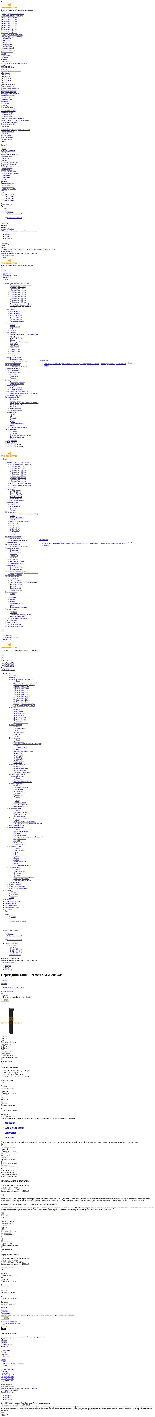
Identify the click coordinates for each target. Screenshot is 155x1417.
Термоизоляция (19, 871)
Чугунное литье (19, 850)
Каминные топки (19, 728)
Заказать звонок (15, 955)
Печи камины (18, 711)
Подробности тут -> (50, 1204)
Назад (13, 675)
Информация (5, 1356)
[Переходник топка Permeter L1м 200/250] (11, 1034)
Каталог (12, 677)
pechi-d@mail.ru (8, 229)
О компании (13, 894)
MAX (7, 236)
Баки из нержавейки (20, 831)
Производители (6, 1344)
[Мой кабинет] (2, 633)
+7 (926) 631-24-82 (49, 249)
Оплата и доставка (7, 1369)
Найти (3, 1415)
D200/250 (4, 1311)
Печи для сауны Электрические (24, 822)
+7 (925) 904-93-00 (35, 249)
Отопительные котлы (21, 768)
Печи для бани (18, 742)
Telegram (8, 234)
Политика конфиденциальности (12, 1363)
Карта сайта (5, 1373)
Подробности (6, 1054)
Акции (3, 1352)
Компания (4, 1346)
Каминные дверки (20, 812)
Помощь (4, 1365)
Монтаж (4, 1342)
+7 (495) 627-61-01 (8, 194)
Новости (4, 1361)
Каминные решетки (20, 787)
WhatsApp (8, 238)
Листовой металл (19, 803)
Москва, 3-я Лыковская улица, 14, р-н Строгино (19, 231)
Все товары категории (9, 1321)
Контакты (4, 1354)
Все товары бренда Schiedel (11, 1323)
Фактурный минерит (21, 780)
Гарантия (4, 1371)
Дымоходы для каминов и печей (25, 683)
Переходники (6, 1313)
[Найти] (2, 270)
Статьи (3, 1360)
